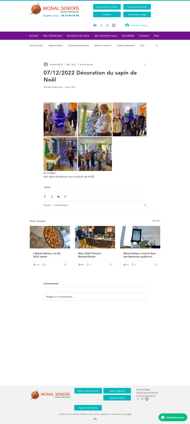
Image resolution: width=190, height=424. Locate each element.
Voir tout (156, 220)
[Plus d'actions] (144, 64)
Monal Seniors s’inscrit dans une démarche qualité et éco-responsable (139, 255)
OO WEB (127, 414)
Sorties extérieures (126, 45)
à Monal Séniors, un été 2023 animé (46, 255)
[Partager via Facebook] (45, 196)
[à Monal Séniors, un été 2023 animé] (50, 237)
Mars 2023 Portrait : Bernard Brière (90, 255)
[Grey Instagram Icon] (107, 25)
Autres (47, 187)
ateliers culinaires (103, 45)
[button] (52, 35)
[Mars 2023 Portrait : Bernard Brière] (95, 237)
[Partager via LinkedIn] (58, 196)
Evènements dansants (78, 45)
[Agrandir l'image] (60, 119)
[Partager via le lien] (65, 196)
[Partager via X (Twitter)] (51, 196)
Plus (142, 45)
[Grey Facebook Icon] (101, 25)
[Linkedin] (95, 25)
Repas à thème (56, 45)
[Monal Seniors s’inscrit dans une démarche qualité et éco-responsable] (140, 237)
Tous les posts (36, 45)
